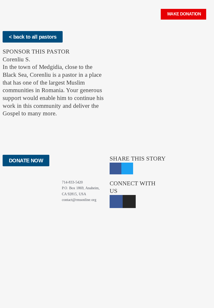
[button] (153, 14)
